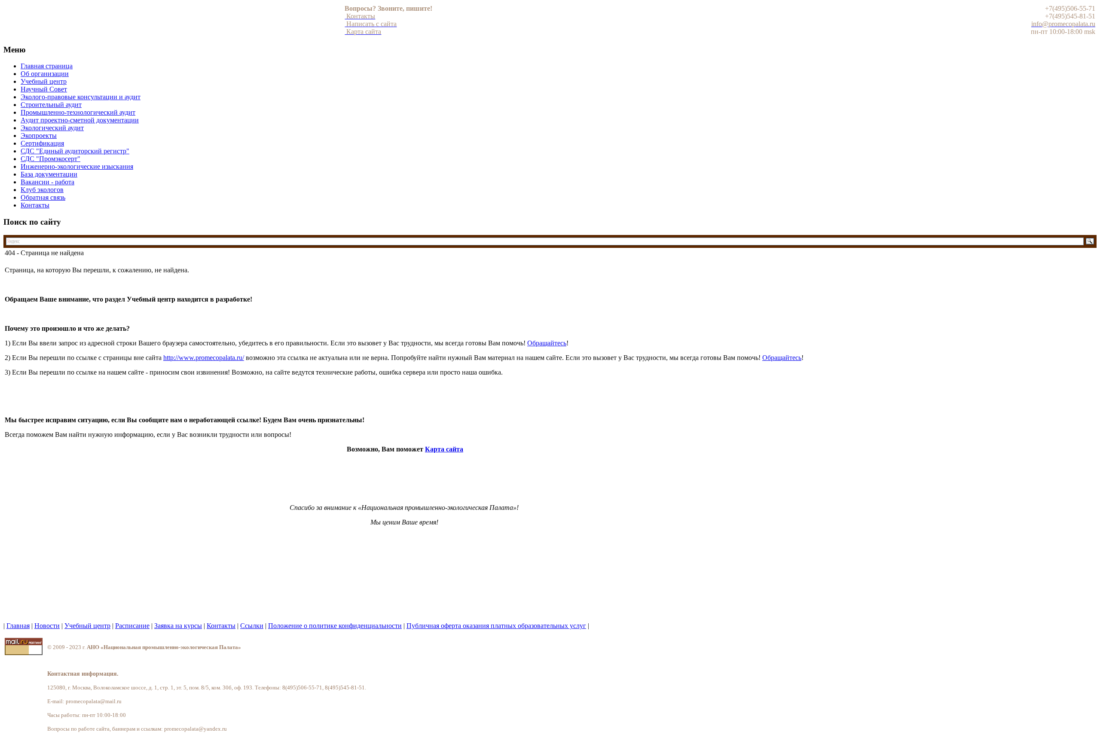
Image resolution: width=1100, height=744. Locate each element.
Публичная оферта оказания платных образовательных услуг (496, 625)
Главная (18, 625)
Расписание (132, 625)
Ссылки (251, 625)
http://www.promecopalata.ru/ (203, 357)
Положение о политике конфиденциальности (335, 625)
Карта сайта (444, 449)
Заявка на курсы (178, 625)
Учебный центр (87, 625)
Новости (47, 625)
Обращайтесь (546, 343)
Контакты (221, 625)
